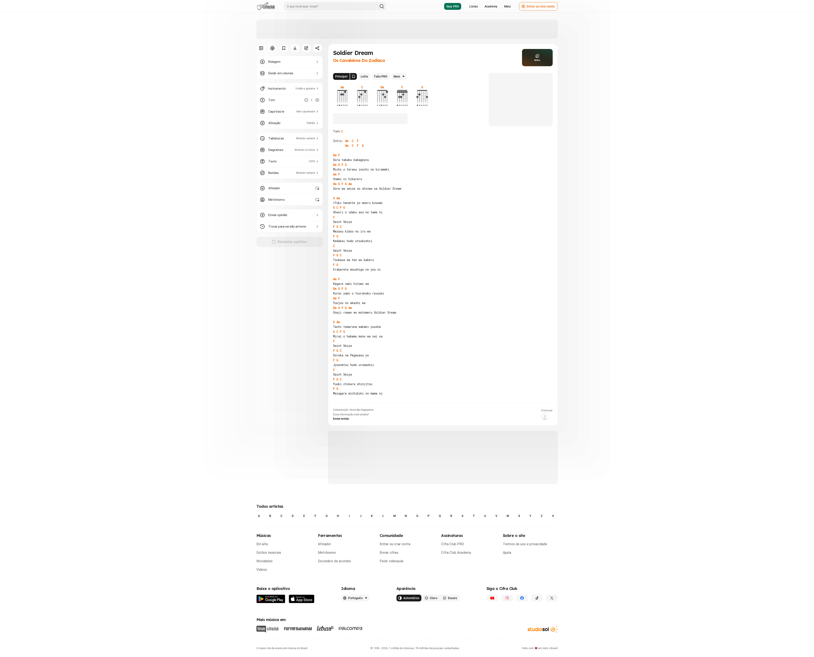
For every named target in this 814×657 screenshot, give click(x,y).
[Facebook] (522, 598)
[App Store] (302, 599)
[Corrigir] (306, 48)
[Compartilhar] (317, 48)
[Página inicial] (265, 6)
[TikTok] (537, 598)
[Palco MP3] (350, 628)
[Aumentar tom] (317, 100)
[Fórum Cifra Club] (267, 629)
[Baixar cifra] (295, 48)
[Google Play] (270, 599)
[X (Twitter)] (552, 598)
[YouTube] (492, 598)
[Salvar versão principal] (353, 76)
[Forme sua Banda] (298, 628)
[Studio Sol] (543, 629)
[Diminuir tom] (306, 100)
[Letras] (325, 628)
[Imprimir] (272, 48)
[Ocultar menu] (261, 48)
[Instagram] (507, 598)
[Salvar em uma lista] (284, 48)
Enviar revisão (341, 418)
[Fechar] (805, 578)
